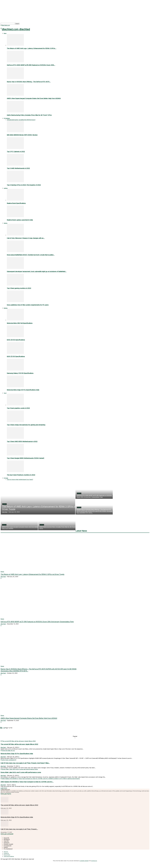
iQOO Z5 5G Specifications (16, 356)
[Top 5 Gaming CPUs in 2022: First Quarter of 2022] (15, 182)
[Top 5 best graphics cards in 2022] (15, 405)
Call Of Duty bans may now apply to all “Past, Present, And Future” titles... (25, 763)
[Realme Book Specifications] (15, 200)
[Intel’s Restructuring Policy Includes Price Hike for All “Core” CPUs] (15, 112)
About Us (6, 851)
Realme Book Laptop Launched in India (20, 220)
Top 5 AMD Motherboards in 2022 (18, 168)
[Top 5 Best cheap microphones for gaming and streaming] (15, 421)
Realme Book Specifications (16, 203)
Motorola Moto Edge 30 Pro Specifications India (23, 390)
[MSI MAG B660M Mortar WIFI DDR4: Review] (15, 132)
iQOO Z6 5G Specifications (16, 340)
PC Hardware (7, 118)
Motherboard (31, 120)
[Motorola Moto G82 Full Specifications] (15, 320)
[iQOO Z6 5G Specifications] (15, 336)
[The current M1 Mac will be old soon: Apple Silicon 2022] (18, 741)
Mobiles (6, 308)
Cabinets (11, 120)
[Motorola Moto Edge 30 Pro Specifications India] (15, 387)
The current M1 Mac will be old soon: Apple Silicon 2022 (19, 744)
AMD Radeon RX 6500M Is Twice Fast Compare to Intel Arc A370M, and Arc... (27, 782)
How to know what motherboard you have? (20, 479)
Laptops (6, 188)
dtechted (3, 576)
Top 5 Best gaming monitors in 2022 (19, 288)
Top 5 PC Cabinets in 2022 (16, 151)
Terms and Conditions (9, 856)
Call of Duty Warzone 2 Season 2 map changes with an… (26, 238)
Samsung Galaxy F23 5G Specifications (20, 373)
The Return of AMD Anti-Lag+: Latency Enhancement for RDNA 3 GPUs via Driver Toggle (32, 574)
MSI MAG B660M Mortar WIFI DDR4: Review (22, 135)
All (7, 120)
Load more (4, 788)
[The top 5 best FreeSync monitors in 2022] (15, 471)
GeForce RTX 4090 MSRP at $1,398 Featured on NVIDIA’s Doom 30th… (31, 65)
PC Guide (6, 478)
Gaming (5, 223)
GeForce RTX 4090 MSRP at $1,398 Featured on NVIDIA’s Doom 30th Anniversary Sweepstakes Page (37, 622)
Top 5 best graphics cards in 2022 (18, 408)
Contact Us (6, 853)
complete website (84, 860)
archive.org (94, 860)
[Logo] (5, 25)
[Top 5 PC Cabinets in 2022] (15, 148)
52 (4, 728)
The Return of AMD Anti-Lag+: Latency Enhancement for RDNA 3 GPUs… (31, 48)
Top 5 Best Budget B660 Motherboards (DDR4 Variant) (25, 458)
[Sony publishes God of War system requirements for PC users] (15, 301)
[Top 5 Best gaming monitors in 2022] (15, 285)
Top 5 (5, 393)
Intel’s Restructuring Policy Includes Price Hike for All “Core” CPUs (29, 115)
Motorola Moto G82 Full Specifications (19, 323)
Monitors (24, 120)
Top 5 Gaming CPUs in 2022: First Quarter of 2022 (24, 185)
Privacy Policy (7, 854)
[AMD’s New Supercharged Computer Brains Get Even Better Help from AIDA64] (15, 95)
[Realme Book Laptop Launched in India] (15, 216)
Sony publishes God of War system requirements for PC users (28, 305)
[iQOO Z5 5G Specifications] (15, 353)
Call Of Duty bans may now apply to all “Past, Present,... (19, 829)
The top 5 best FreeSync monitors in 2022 (21, 475)
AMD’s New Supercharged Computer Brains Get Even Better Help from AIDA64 (34, 98)
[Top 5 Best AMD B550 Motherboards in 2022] (15, 438)
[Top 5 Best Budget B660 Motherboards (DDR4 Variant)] (15, 455)
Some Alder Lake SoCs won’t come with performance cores (21, 772)
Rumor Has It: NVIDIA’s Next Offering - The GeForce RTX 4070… (29, 82)
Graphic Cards (18, 120)
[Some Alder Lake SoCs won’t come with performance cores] (19, 769)
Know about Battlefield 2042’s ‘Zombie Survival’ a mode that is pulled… (31, 255)
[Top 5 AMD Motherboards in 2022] (15, 165)
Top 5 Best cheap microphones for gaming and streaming (26, 425)
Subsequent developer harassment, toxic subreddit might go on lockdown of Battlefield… (36, 271)
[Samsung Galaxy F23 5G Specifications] (15, 370)
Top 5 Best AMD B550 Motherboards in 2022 (22, 441)
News (5, 33)
